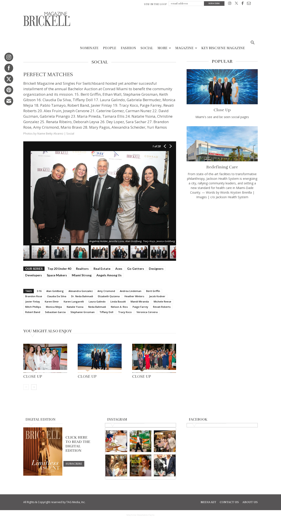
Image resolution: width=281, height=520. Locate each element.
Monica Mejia (54, 306)
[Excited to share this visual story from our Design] (116, 465)
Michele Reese (162, 301)
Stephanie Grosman (82, 312)
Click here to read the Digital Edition (77, 444)
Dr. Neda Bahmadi (82, 296)
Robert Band (32, 312)
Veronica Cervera (147, 312)
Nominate (89, 48)
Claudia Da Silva (56, 296)
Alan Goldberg (55, 291)
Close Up (32, 376)
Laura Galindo (97, 301)
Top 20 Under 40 (59, 268)
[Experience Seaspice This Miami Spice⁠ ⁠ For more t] (116, 441)
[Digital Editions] (42, 475)
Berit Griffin (153, 291)
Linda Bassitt (118, 301)
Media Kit (208, 502)
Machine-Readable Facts (140, 514)
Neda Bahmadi (97, 306)
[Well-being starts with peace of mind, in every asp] (140, 465)
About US (250, 502)
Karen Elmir (52, 301)
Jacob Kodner (157, 296)
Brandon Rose (33, 296)
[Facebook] (242, 4)
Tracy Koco (125, 312)
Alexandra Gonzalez (80, 291)
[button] (252, 43)
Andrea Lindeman (130, 291)
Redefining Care (222, 167)
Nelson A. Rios (119, 306)
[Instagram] (229, 4)
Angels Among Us (109, 275)
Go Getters (135, 268)
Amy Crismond (106, 291)
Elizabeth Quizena (109, 296)
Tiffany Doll (106, 312)
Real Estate (102, 268)
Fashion (128, 48)
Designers (156, 268)
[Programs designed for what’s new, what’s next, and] (140, 441)
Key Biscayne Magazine (223, 48)
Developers (33, 275)
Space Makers (57, 275)
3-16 (39, 291)
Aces (118, 268)
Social (146, 48)
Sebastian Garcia (55, 312)
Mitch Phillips (33, 306)
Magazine (184, 48)
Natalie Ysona (75, 306)
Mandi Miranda (140, 301)
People (109, 48)
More (162, 48)
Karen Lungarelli (74, 301)
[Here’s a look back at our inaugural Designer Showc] (165, 465)
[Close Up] (45, 358)
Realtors (82, 268)
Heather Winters (134, 296)
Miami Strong (82, 275)
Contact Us (229, 502)
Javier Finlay (32, 301)
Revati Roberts (162, 306)
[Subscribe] (73, 464)
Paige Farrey (140, 306)
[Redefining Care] (222, 143)
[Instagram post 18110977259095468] (165, 441)
